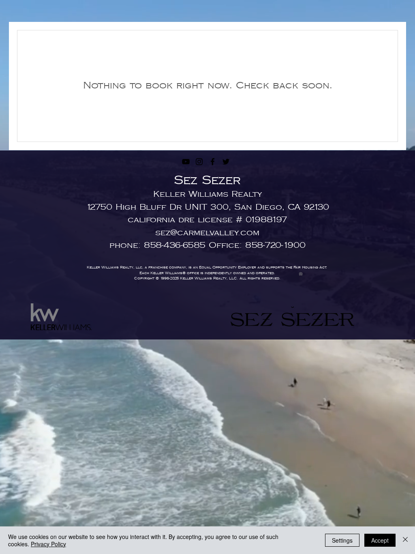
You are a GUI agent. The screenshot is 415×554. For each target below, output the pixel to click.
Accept (380, 540)
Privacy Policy (48, 544)
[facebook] (212, 161)
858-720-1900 (275, 245)
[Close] (405, 540)
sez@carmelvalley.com (207, 233)
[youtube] (185, 161)
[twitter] (226, 161)
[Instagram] (199, 161)
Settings (342, 540)
